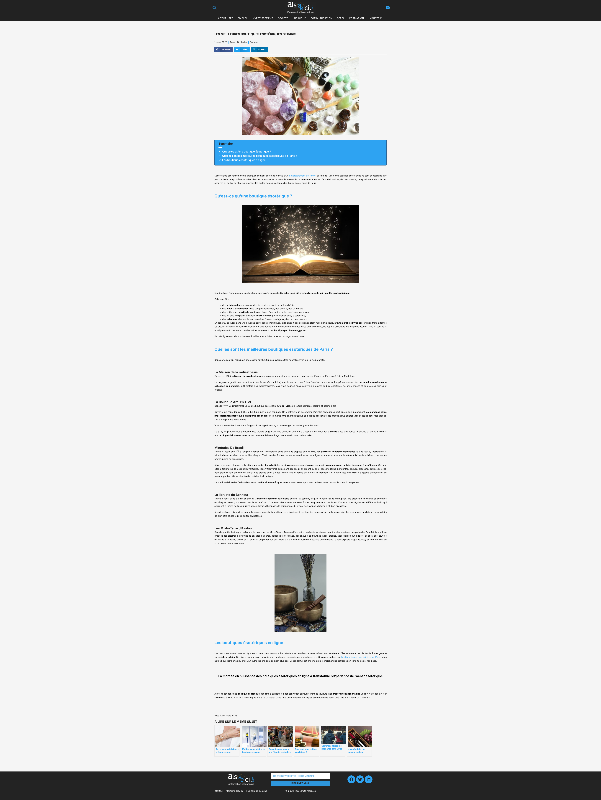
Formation (356, 18)
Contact (219, 791)
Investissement (262, 18)
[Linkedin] (368, 779)
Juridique (299, 18)
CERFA (341, 18)
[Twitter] (360, 779)
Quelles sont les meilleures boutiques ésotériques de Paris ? (259, 155)
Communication (321, 18)
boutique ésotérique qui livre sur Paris (360, 657)
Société (283, 18)
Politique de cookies (256, 791)
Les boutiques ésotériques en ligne (244, 160)
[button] (223, 49)
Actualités (225, 18)
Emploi (242, 18)
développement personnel (302, 175)
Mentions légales (234, 791)
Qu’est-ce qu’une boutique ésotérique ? (246, 151)
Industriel (376, 18)
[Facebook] (351, 779)
